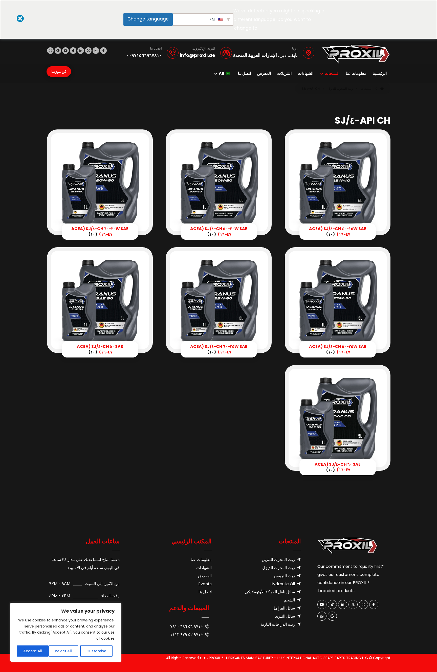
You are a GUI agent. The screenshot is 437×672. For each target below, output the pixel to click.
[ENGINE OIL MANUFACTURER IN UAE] (356, 54)
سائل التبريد (285, 616)
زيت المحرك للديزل (278, 568)
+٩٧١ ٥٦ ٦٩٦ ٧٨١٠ (186, 626)
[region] (65, 632)
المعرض (205, 576)
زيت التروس (284, 576)
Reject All (63, 651)
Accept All (32, 651)
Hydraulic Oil (282, 584)
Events (205, 584)
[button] (103, 50)
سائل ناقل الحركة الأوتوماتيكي (270, 592)
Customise (96, 651)
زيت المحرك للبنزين (278, 560)
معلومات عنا (201, 560)
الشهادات (204, 568)
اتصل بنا (205, 592)
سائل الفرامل (283, 608)
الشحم (289, 600)
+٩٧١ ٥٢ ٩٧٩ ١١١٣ (186, 634)
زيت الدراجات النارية (278, 624)
